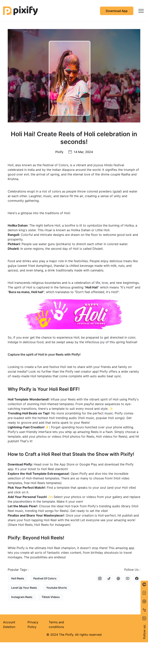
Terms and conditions (56, 624)
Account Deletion (9, 624)
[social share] (144, 618)
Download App (117, 11)
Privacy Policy (33, 624)
